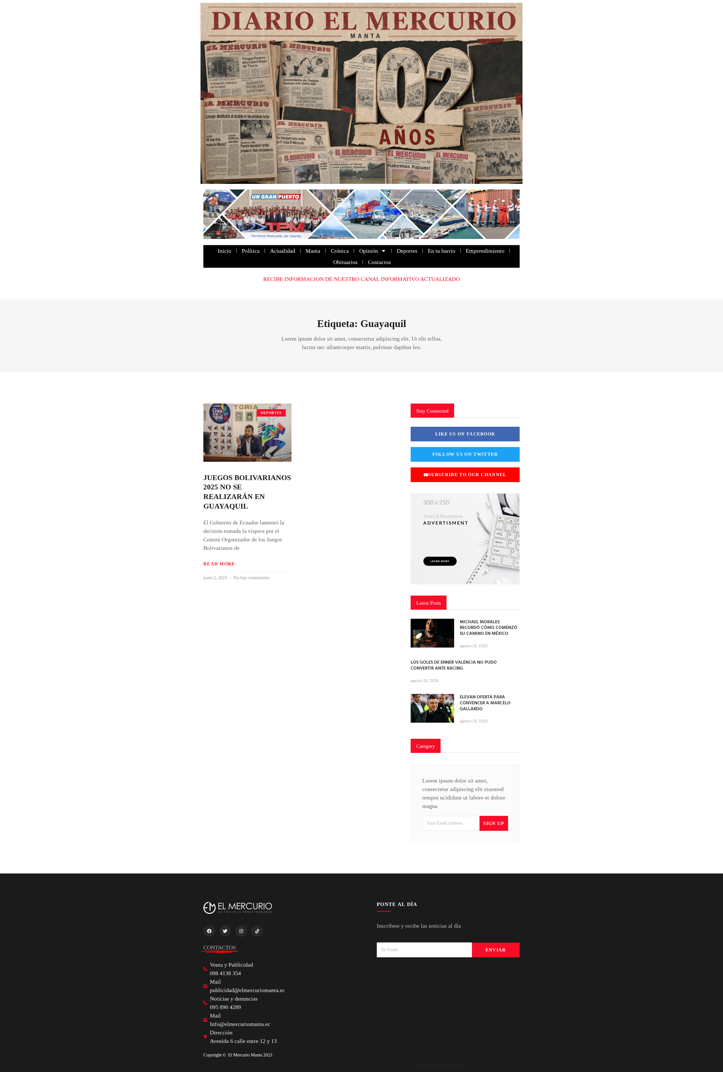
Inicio (224, 251)
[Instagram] (241, 931)
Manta (313, 251)
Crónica (340, 251)
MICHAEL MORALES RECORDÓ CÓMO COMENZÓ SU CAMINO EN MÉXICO (488, 627)
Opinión (368, 251)
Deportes (407, 251)
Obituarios (345, 262)
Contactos (379, 262)
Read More (219, 564)
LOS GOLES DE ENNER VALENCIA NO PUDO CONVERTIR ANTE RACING (454, 665)
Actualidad (282, 251)
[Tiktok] (257, 931)
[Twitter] (225, 931)
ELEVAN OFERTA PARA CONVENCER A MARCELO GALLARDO (485, 702)
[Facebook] (209, 931)
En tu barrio (441, 251)
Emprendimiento (485, 251)
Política (251, 251)
